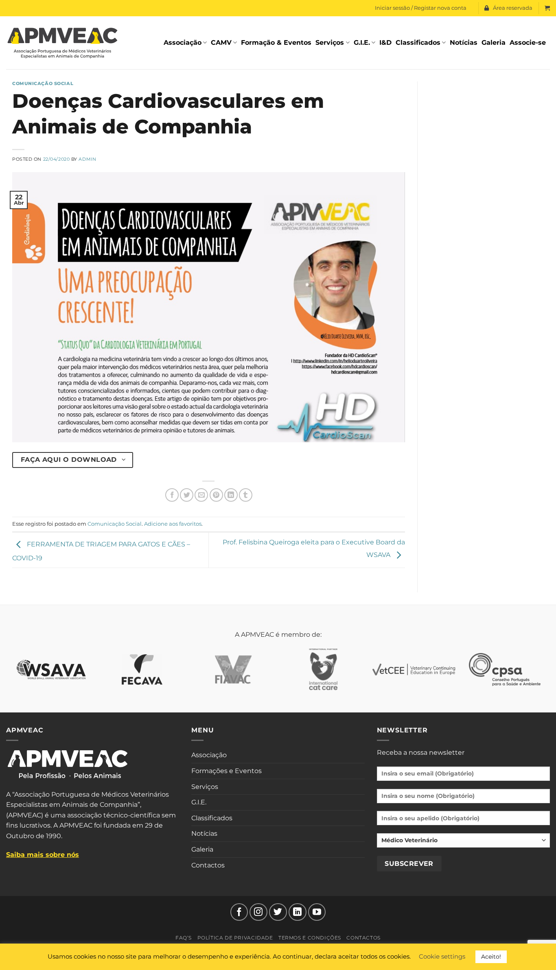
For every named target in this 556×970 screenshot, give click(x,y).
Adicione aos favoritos (172, 524)
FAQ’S (183, 938)
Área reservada (512, 8)
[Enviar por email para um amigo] (201, 495)
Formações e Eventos (226, 771)
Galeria (494, 42)
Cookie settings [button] (442, 956)
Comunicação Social (42, 83)
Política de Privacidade (235, 938)
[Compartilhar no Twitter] (186, 495)
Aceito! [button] (491, 956)
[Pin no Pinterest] (216, 495)
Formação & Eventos (276, 42)
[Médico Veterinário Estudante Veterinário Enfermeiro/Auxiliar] (463, 843)
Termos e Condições (309, 938)
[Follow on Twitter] (278, 912)
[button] (547, 8)
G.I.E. (362, 42)
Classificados (418, 42)
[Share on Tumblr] (245, 495)
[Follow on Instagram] (258, 912)
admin (87, 159)
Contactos (208, 865)
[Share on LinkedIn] (231, 495)
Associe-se (528, 42)
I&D (385, 42)
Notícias (463, 42)
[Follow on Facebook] (239, 912)
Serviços (329, 42)
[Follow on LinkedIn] (297, 912)
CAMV (221, 42)
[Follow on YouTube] (317, 912)
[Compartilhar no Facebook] (172, 495)
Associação (182, 42)
